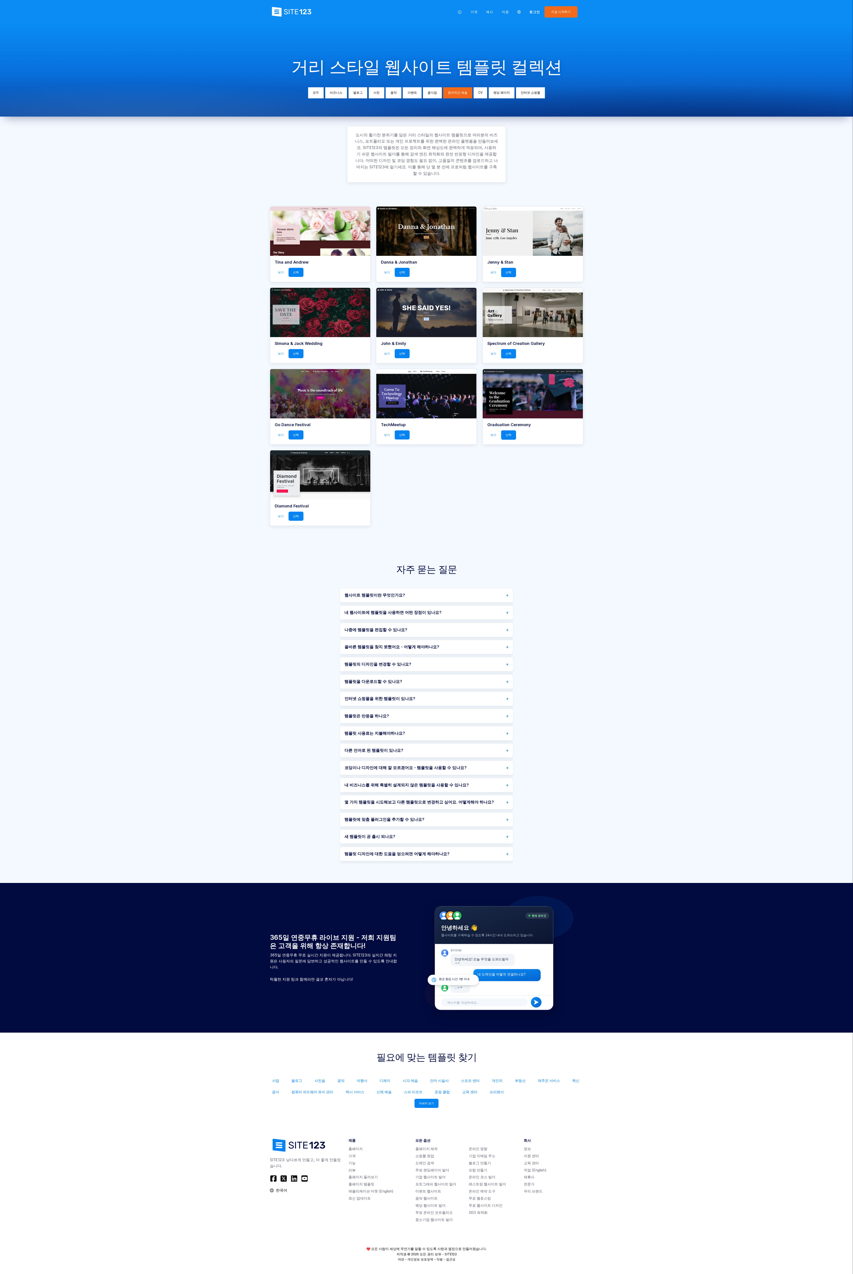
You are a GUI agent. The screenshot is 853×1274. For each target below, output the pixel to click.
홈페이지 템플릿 (361, 1184)
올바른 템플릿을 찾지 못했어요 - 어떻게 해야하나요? (392, 646)
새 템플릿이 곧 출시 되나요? (370, 836)
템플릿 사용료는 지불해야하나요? (375, 733)
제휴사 (529, 1177)
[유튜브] (304, 1178)
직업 (535, 1170)
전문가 (529, 1184)
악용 (439, 1259)
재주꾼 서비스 (549, 1081)
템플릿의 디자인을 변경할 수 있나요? (378, 664)
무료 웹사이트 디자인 (485, 1205)
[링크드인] (294, 1178)
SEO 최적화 (478, 1212)
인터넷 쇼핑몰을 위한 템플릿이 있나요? (380, 698)
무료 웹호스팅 (480, 1198)
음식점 (432, 92)
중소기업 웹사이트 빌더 (434, 1220)
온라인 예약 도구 (482, 1191)
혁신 (575, 1081)
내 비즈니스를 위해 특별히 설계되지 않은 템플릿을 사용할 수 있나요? (407, 785)
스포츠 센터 (470, 1081)
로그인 (534, 12)
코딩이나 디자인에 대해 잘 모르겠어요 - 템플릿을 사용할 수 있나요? (405, 767)
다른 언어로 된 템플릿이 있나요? (374, 750)
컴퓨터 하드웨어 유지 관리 (312, 1092)
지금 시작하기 (561, 12)
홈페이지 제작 (426, 1149)
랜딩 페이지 (501, 92)
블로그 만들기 (480, 1163)
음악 (394, 92)
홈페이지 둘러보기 (363, 1177)
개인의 (497, 1081)
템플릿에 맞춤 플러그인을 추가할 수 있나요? (384, 819)
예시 (489, 12)
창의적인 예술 (457, 92)
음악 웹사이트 (426, 1198)
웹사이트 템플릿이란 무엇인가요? (375, 595)
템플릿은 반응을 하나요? (367, 716)
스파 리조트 (413, 1092)
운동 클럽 (442, 1092)
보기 (281, 272)
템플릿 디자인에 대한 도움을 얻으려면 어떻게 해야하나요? (397, 853)
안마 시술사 (439, 1081)
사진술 (320, 1081)
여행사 (362, 1081)
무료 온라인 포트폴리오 (434, 1212)
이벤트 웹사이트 (428, 1191)
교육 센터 (469, 1092)
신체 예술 (384, 1092)
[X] (284, 1178)
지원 (505, 12)
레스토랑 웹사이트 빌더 (487, 1184)
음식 (275, 1092)
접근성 (450, 1259)
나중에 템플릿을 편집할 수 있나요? (376, 629)
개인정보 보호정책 (420, 1259)
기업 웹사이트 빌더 (430, 1177)
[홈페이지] (460, 11)
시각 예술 (410, 1081)
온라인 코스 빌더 (482, 1177)
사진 (376, 92)
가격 (474, 12)
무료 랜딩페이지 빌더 (432, 1170)
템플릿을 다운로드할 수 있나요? (373, 681)
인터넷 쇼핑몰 (530, 92)
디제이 (385, 1081)
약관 (401, 1259)
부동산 (520, 1081)
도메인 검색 (424, 1163)
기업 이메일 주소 (482, 1156)
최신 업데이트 (360, 1198)
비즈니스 (336, 92)
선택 (296, 272)
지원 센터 (531, 1156)
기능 (352, 1163)
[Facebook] (274, 1178)
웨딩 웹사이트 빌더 (430, 1205)
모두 (316, 92)
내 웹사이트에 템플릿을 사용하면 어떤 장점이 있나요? (393, 612)
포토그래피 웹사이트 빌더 (435, 1184)
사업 (275, 1081)
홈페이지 (356, 1149)
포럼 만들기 (478, 1170)
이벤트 (412, 92)
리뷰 (352, 1170)
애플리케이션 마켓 (371, 1191)
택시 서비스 (355, 1092)
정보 (527, 1149)
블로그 (358, 92)
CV (480, 92)
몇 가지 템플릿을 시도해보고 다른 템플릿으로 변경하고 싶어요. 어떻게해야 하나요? (419, 802)
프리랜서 (497, 1092)
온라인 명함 (478, 1149)
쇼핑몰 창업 (424, 1156)
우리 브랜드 (533, 1191)
